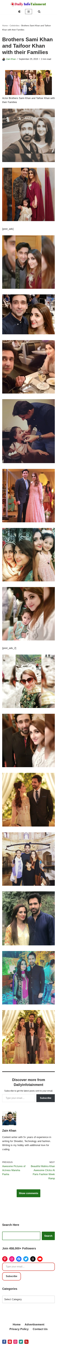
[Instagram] (11, 1259)
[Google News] (26, 1342)
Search (48, 1235)
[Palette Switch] (19, 11)
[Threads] (33, 1259)
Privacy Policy (19, 1329)
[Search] (39, 11)
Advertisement (34, 1324)
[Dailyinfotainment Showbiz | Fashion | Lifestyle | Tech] (28, 4)
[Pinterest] (4, 1259)
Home (5, 25)
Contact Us (40, 1329)
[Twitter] (25, 1259)
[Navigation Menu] (28, 11)
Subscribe (45, 1098)
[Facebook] (18, 1259)
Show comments (28, 1193)
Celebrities (14, 25)
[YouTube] (40, 1259)
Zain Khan (11, 59)
